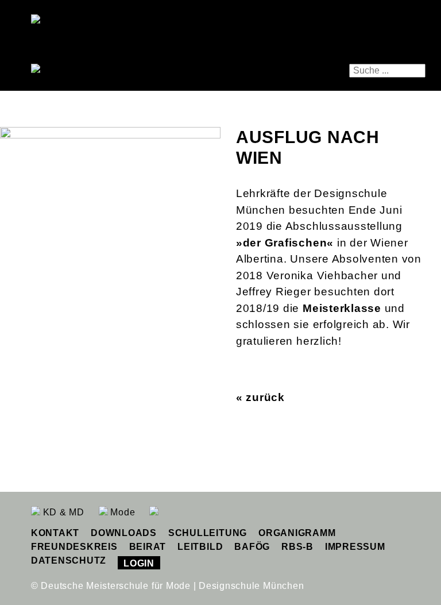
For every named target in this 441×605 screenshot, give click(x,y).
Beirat (148, 547)
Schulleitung (207, 533)
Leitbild (200, 547)
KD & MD (62, 512)
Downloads (124, 533)
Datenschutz (68, 560)
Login (138, 563)
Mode (122, 512)
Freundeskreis (74, 547)
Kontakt (55, 533)
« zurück (260, 397)
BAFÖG (252, 547)
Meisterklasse (342, 308)
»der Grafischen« (285, 243)
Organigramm (296, 533)
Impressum (355, 547)
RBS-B (297, 547)
